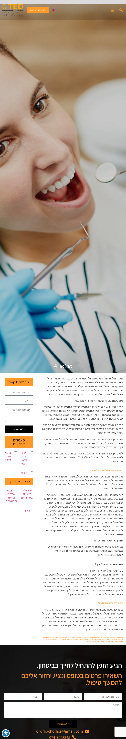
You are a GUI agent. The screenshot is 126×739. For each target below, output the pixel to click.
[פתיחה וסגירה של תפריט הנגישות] (6, 733)
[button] (121, 10)
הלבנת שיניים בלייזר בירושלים (11, 496)
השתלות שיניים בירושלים (27, 494)
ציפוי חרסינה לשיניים (6, 456)
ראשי (27, 510)
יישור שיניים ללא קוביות (23, 458)
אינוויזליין (21, 473)
